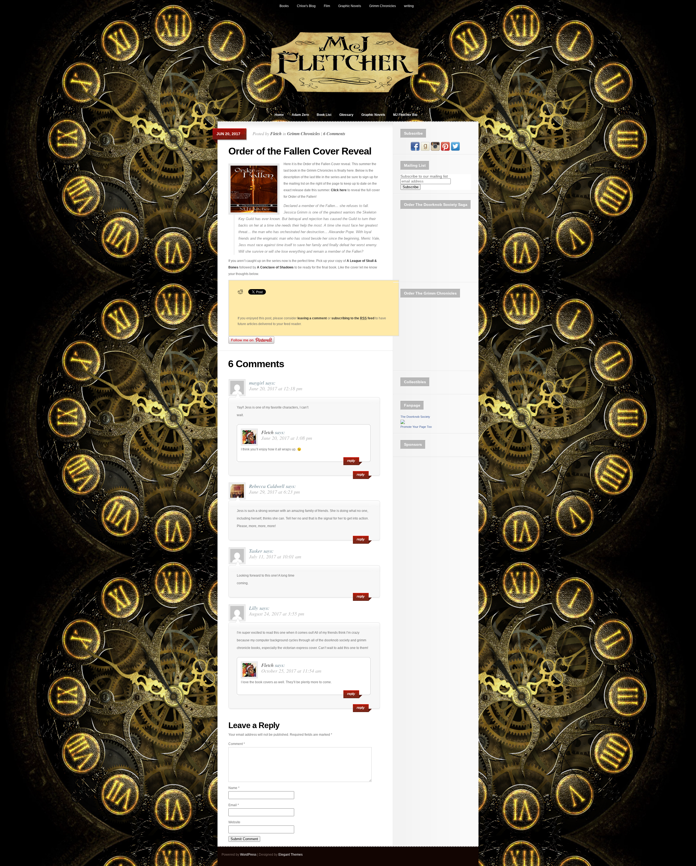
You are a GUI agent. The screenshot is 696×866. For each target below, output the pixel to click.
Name (234, 788)
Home (279, 115)
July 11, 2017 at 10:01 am (275, 556)
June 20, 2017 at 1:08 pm (286, 438)
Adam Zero (300, 115)
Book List (324, 115)
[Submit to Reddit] (240, 293)
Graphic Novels (349, 6)
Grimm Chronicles (382, 6)
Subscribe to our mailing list (424, 176)
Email (233, 805)
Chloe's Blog (306, 6)
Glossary (346, 115)
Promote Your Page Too (416, 426)
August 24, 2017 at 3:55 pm (276, 613)
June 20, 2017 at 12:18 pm (275, 388)
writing (409, 6)
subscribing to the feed (352, 318)
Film (327, 6)
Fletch (276, 134)
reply (361, 475)
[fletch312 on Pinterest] (445, 149)
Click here (339, 190)
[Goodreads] (425, 149)
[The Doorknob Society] (402, 423)
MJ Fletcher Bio (405, 115)
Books (284, 6)
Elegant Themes (290, 854)
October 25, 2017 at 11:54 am (291, 670)
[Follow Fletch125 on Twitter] (455, 149)
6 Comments (334, 134)
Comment (236, 744)
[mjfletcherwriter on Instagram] (435, 149)
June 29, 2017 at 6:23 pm (274, 491)
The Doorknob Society (415, 416)
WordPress (248, 854)
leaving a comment (312, 318)
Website (234, 822)
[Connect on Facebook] (415, 149)
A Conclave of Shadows (275, 267)
